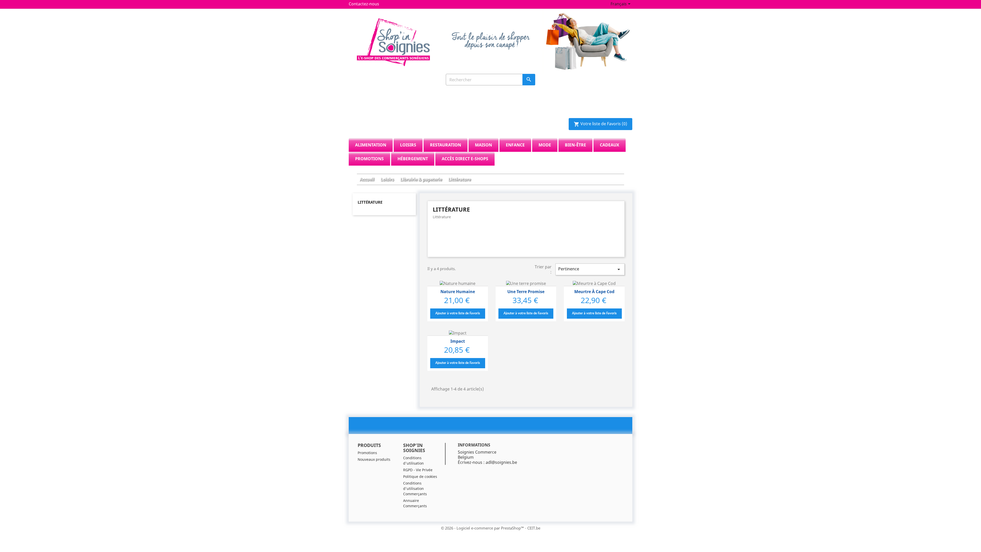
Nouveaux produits (374, 459)
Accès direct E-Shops (465, 159)
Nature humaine (457, 291)
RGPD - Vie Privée (418, 469)
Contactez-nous (364, 4)
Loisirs (408, 145)
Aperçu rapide (457, 283)
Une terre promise (525, 291)
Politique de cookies (420, 476)
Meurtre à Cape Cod (594, 291)
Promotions (369, 159)
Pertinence (590, 269)
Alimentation (370, 145)
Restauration (445, 145)
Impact (457, 341)
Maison (483, 145)
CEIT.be (533, 528)
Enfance (515, 145)
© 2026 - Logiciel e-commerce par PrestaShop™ (483, 528)
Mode (545, 145)
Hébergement (413, 159)
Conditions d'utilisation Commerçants (415, 488)
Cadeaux (609, 145)
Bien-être (575, 145)
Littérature (370, 202)
